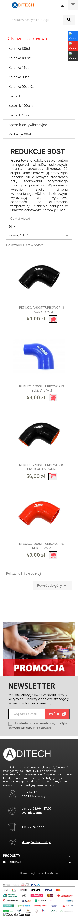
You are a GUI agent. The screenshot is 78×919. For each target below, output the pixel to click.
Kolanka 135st (19, 48)
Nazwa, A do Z (39, 235)
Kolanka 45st (19, 67)
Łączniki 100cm (21, 105)
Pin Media (51, 873)
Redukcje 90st (20, 134)
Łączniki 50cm (20, 115)
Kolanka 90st (19, 77)
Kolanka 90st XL (21, 86)
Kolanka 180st (20, 58)
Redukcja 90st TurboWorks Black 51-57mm (41, 310)
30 (13, 226)
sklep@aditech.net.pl (36, 842)
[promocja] (39, 648)
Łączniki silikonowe (26, 38)
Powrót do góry (52, 585)
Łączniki (15, 96)
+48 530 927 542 (33, 827)
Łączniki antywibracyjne (28, 124)
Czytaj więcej (20, 218)
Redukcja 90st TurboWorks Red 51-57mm (41, 546)
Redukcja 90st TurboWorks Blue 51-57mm (41, 388)
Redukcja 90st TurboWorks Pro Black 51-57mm (41, 467)
